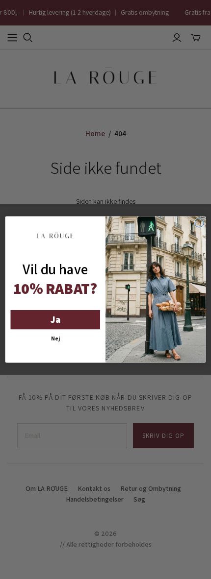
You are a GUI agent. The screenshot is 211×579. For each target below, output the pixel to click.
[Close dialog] (199, 222)
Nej (55, 338)
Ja (55, 320)
